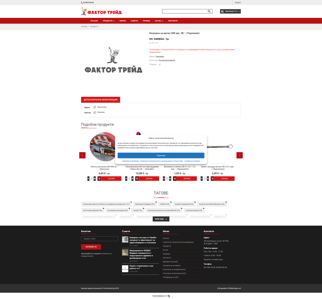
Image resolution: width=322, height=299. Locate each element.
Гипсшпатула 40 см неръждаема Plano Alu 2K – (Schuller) (142, 167)
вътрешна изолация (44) (118, 210)
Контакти (173, 21)
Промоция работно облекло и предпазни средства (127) (106, 204)
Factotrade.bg (108, 288)
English (238, 3)
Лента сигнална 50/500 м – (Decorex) (104, 167)
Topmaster (160, 56)
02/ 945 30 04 (209, 267)
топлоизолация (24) (194, 210)
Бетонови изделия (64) (92, 210)
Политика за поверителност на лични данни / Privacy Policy (161, 161)
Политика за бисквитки (130, 161)
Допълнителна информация (100, 99)
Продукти (107, 21)
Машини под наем (170, 262)
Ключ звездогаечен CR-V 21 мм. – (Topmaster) (217, 167)
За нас (158, 21)
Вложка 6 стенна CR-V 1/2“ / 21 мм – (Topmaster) (180, 167)
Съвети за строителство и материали (178, 242)
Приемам (161, 155)
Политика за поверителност (174, 269)
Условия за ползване (192, 161)
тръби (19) (137, 210)
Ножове (101, 112)
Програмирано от (159, 296)
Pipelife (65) (164, 204)
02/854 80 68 (88, 3)
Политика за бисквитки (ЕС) (174, 273)
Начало (94, 21)
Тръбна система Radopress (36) (212, 204)
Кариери (166, 254)
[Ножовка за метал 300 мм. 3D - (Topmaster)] (113, 63)
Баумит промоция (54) (184, 204)
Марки (123, 21)
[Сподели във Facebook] (160, 64)
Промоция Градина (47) (145, 204)
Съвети (134, 21)
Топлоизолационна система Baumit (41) (164, 210)
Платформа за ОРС (171, 277)
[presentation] (82, 155)
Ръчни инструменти (167, 60)
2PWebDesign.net (234, 288)
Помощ (146, 21)
